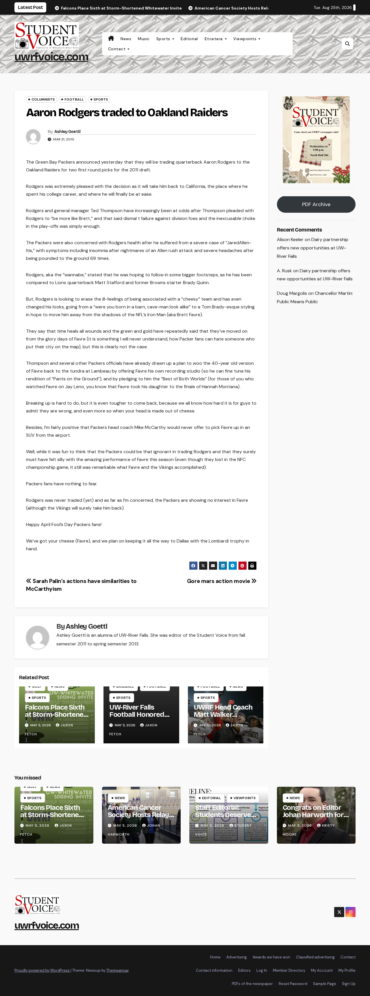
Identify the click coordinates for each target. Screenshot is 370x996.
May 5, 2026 (38, 825)
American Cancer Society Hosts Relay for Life (138, 815)
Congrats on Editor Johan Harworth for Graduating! (313, 815)
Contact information (214, 970)
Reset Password (293, 983)
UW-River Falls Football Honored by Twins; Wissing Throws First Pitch (137, 718)
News (126, 38)
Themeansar (117, 970)
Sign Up (349, 983)
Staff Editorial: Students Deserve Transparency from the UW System (225, 818)
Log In (261, 970)
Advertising (236, 957)
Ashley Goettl (67, 131)
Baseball (125, 686)
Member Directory (289, 970)
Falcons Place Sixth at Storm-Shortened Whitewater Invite (56, 714)
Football (74, 99)
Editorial (189, 38)
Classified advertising (315, 957)
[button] (347, 43)
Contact (117, 48)
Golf (37, 686)
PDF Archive (316, 204)
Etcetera (214, 38)
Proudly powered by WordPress (42, 970)
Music (144, 38)
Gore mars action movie (219, 581)
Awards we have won (271, 957)
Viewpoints (245, 38)
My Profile (347, 970)
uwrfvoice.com (51, 56)
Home (215, 957)
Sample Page (324, 983)
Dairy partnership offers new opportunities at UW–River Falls (312, 248)
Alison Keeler (290, 240)
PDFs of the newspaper (252, 983)
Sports (164, 38)
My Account (322, 970)
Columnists (43, 99)
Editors (244, 970)
